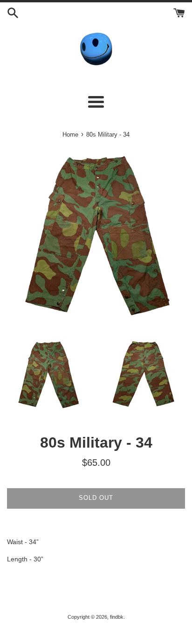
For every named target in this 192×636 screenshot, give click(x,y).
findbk (116, 617)
